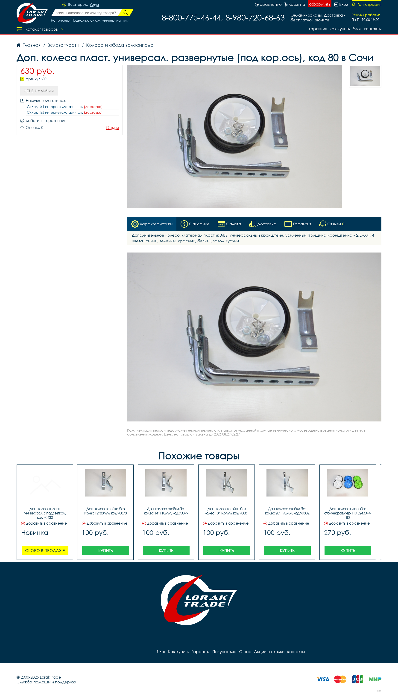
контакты (372, 28)
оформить (319, 4)
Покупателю (224, 651)
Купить (105, 550)
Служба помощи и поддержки (47, 681)
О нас (245, 651)
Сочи (94, 5)
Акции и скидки (269, 651)
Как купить (340, 28)
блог (357, 28)
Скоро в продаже (45, 550)
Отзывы (112, 128)
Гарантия (318, 28)
